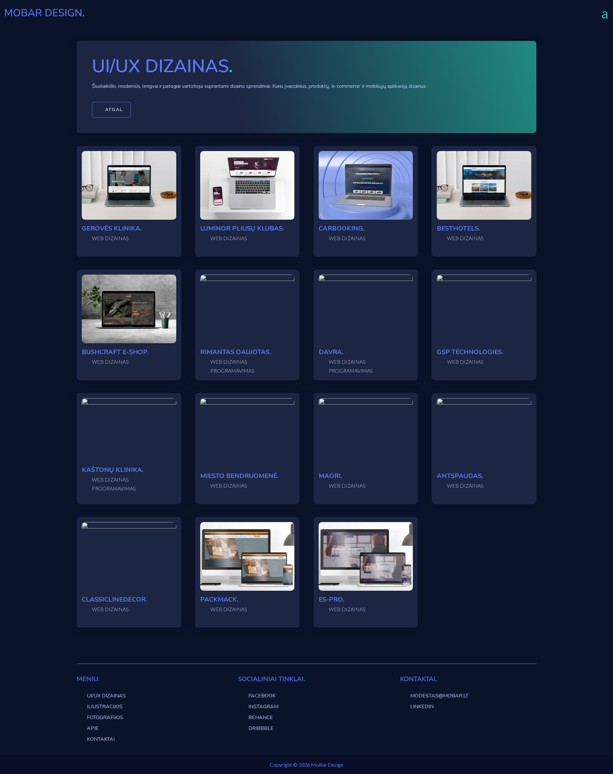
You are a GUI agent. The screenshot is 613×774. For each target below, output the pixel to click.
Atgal (114, 110)
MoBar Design (327, 765)
